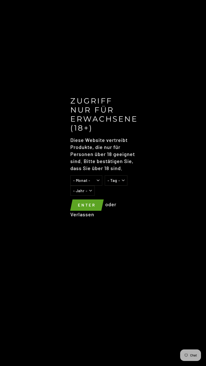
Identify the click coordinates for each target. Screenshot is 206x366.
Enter (87, 204)
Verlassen (82, 214)
